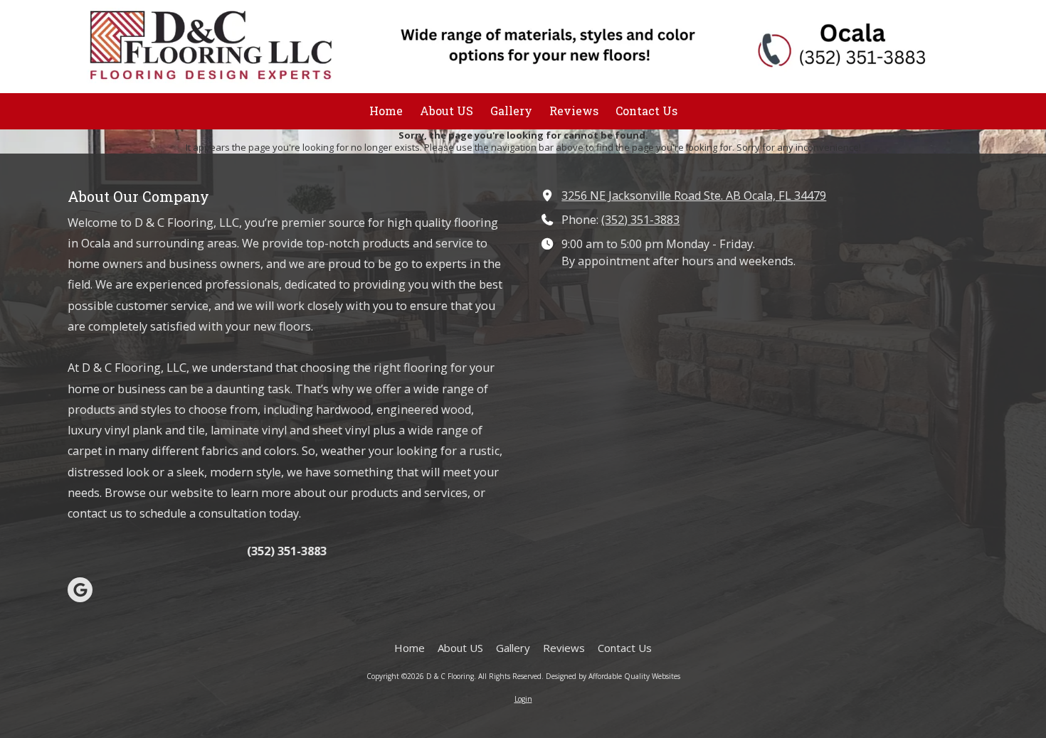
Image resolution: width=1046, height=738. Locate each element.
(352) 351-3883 (640, 220)
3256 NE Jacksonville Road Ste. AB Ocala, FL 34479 (693, 195)
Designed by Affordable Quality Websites (613, 676)
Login (523, 699)
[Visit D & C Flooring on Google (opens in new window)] (80, 589)
